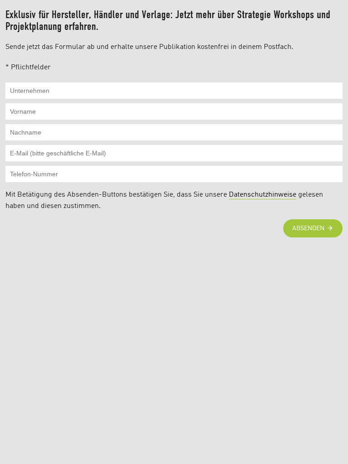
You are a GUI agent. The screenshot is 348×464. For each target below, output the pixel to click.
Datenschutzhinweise (262, 194)
